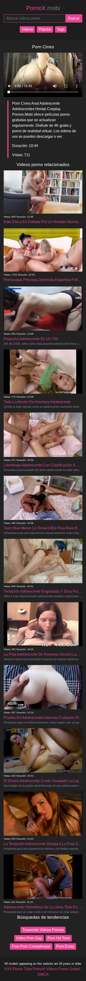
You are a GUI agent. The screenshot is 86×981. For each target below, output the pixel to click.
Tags (61, 29)
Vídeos (27, 29)
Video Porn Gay (29, 938)
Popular (45, 29)
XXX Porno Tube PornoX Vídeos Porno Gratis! (42, 969)
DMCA (43, 974)
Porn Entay (65, 946)
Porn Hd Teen (58, 938)
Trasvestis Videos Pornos (43, 930)
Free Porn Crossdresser (31, 946)
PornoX (43, 8)
